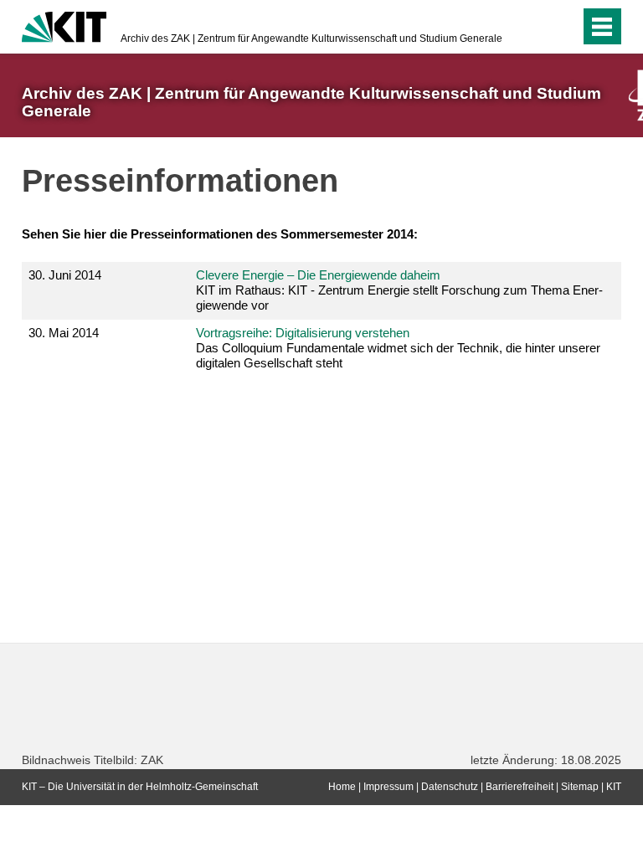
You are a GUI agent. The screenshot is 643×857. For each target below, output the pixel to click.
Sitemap (580, 787)
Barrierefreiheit (519, 787)
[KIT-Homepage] (64, 25)
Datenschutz (449, 787)
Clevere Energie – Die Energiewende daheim (318, 275)
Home (342, 787)
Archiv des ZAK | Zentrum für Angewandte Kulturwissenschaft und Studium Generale (311, 38)
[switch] (563, 27)
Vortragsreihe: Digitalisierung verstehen (302, 333)
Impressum (388, 787)
